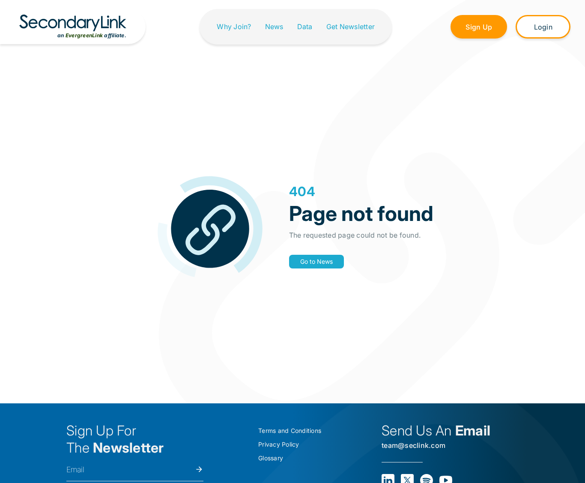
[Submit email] (199, 469)
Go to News (316, 261)
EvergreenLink (84, 35)
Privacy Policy (278, 444)
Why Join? (234, 27)
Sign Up (479, 27)
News (274, 27)
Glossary (270, 458)
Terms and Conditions (289, 430)
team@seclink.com (413, 445)
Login (543, 27)
